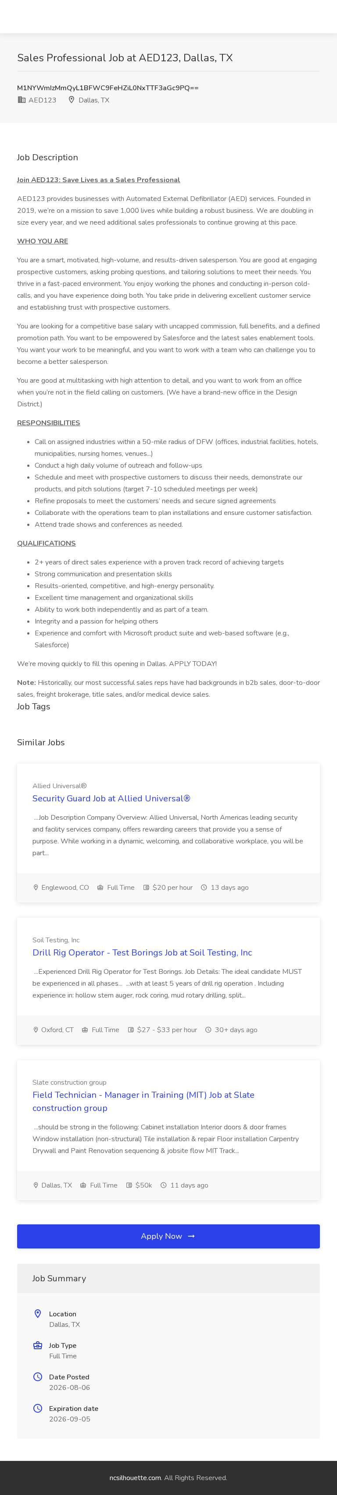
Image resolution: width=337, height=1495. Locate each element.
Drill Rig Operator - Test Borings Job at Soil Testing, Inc (142, 953)
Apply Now (162, 1236)
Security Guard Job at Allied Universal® (111, 798)
